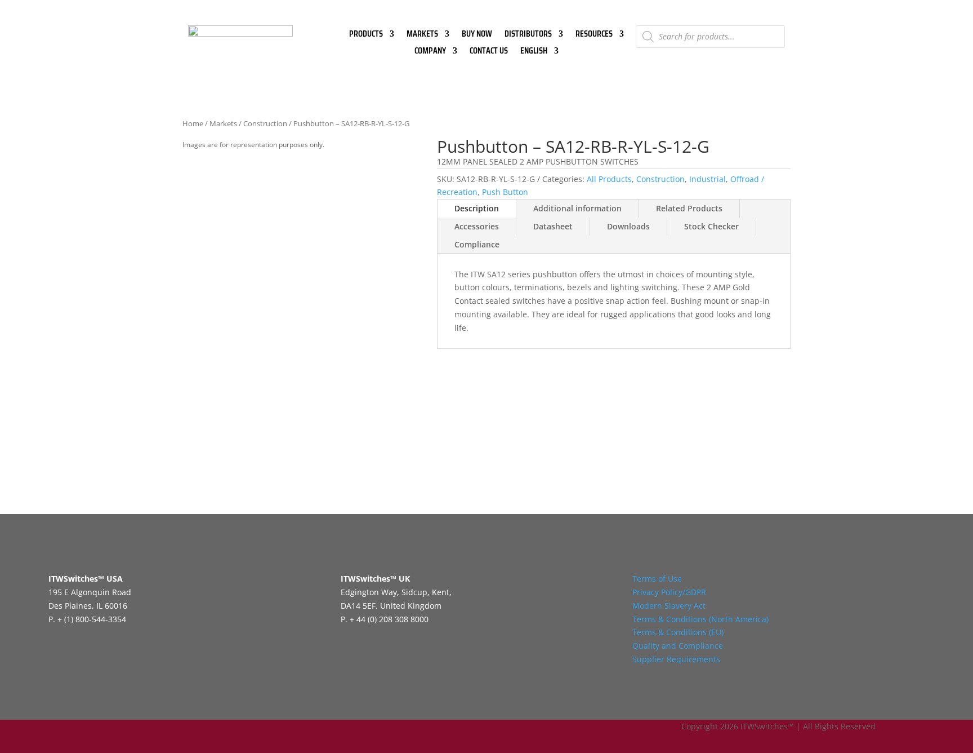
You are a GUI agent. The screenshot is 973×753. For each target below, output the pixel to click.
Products (366, 35)
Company (430, 52)
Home (192, 123)
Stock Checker (711, 226)
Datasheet (553, 226)
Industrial (707, 179)
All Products (609, 179)
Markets (422, 35)
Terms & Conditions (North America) (700, 619)
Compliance (476, 244)
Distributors (528, 35)
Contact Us (489, 52)
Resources (594, 35)
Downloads (628, 226)
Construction (265, 123)
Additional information (577, 208)
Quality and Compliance (677, 645)
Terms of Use (657, 578)
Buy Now (477, 35)
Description (476, 208)
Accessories (476, 226)
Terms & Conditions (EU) (678, 632)
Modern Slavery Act (669, 605)
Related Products (689, 208)
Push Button (505, 192)
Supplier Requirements (676, 659)
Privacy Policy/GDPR (669, 592)
